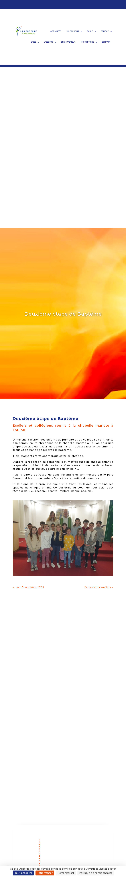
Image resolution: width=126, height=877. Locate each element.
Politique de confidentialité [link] (95, 872)
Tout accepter (23, 872)
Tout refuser (45, 872)
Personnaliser (65, 872)
